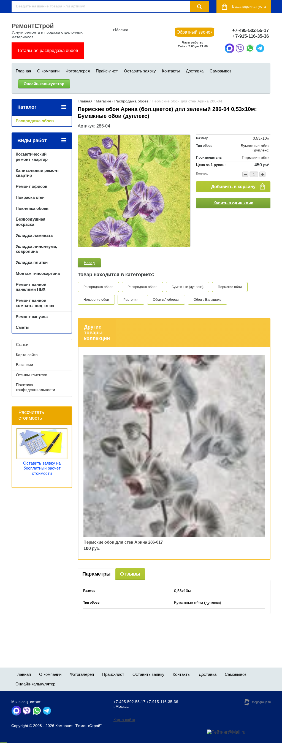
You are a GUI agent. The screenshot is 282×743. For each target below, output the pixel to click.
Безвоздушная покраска (30, 222)
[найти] (199, 6)
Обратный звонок (194, 32)
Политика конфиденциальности (35, 387)
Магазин (103, 101)
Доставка (195, 71)
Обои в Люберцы (166, 300)
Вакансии (24, 364)
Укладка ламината (34, 235)
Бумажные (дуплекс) (188, 287)
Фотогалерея (78, 71)
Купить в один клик (233, 202)
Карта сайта (27, 354)
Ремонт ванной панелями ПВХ (31, 287)
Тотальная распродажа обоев (47, 50)
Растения (131, 300)
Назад (89, 263)
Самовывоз (220, 71)
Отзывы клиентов (31, 375)
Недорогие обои (96, 300)
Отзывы (130, 574)
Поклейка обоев (32, 208)
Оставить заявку (140, 71)
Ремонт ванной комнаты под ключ (35, 303)
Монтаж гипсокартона (38, 273)
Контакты (171, 71)
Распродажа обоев (131, 101)
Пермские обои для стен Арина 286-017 (123, 542)
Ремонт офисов (31, 186)
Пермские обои (230, 287)
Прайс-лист (107, 71)
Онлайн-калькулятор (44, 84)
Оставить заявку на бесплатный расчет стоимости (42, 468)
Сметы (22, 327)
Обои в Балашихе (207, 300)
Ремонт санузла (32, 316)
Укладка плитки (32, 262)
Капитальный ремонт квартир (37, 173)
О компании (48, 71)
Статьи (22, 344)
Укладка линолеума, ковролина (36, 249)
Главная (23, 71)
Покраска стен (30, 197)
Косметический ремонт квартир (32, 157)
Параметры (96, 574)
